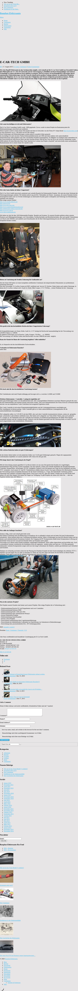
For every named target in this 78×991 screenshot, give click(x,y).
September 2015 (9, 814)
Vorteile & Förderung (14, 982)
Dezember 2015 (8, 809)
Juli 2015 (6, 817)
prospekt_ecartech (9, 627)
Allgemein (7, 753)
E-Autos (16, 67)
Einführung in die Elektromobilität (14, 774)
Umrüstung (7, 22)
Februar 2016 (8, 805)
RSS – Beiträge (8, 848)
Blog (5, 962)
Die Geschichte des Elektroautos (13, 776)
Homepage (7, 970)
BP (1, 67)
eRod (5, 760)
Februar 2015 (8, 826)
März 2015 (7, 824)
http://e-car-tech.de (5, 652)
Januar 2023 (7, 783)
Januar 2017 (7, 795)
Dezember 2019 (8, 788)
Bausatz (6, 754)
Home (6, 20)
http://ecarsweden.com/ (70, 131)
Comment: (3, 715)
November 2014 (9, 831)
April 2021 (7, 786)
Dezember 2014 (8, 829)
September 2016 (9, 798)
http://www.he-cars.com (7, 205)
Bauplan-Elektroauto (10, 13)
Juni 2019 (7, 791)
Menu (2, 17)
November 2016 (9, 797)
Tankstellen (7, 27)
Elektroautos (7, 26)
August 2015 (8, 815)
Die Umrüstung (8, 7)
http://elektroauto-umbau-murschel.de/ (11, 209)
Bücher (6, 24)
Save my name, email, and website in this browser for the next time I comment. (25, 729)
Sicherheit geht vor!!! (10, 6)
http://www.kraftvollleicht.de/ (9, 202)
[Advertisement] (39, 45)
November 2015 (9, 810)
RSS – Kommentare (10, 850)
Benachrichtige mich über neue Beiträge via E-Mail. (17, 736)
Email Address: (5, 722)
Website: (2, 726)
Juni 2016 (7, 800)
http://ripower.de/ (5, 203)
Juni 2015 (7, 819)
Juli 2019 (6, 790)
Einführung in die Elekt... (11, 9)
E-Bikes (6, 758)
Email (2, 838)
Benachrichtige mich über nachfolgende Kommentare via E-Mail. (21, 733)
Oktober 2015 (8, 812)
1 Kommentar (8, 683)
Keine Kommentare (33, 67)
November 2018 (9, 793)
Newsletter (7, 974)
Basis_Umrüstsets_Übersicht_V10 (16, 630)
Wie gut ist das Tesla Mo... (12, 4)
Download (7, 965)
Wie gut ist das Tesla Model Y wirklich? (16, 769)
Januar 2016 (7, 807)
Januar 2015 (7, 828)
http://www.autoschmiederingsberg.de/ (11, 207)
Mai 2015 (7, 821)
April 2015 (7, 822)
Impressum (7, 972)
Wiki (5, 29)
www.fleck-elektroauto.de (8, 212)
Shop (5, 979)
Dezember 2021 (8, 785)
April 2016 (7, 802)
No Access (7, 977)
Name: (2, 719)
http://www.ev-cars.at (6, 210)
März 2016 (7, 803)
